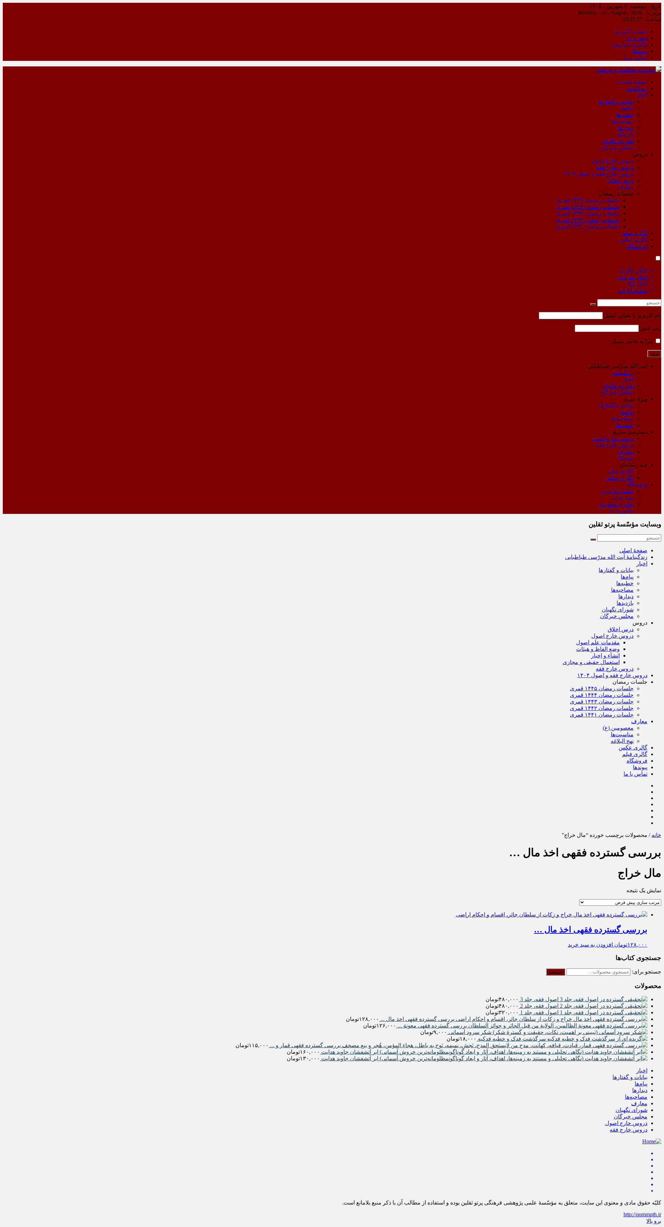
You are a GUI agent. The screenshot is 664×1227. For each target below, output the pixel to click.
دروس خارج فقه (615, 167)
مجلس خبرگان (617, 147)
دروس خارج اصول (612, 161)
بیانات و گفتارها (616, 101)
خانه (656, 835)
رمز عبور (650, 328)
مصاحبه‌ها (622, 121)
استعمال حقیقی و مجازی (591, 662)
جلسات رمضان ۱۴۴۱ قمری (588, 226)
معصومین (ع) (618, 728)
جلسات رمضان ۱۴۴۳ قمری (588, 213)
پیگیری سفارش (629, 44)
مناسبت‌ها (622, 734)
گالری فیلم (634, 233)
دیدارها (626, 128)
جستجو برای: (646, 972)
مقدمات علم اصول (598, 642)
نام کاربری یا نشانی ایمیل (632, 315)
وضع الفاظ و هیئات (598, 649)
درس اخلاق (621, 180)
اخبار (641, 95)
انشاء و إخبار (605, 655)
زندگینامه (636, 88)
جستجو (555, 972)
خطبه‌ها (625, 115)
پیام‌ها (627, 108)
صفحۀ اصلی (633, 550)
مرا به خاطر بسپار (632, 341)
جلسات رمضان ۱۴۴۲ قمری (588, 220)
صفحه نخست (632, 82)
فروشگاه (637, 246)
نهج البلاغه (622, 741)
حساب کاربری (631, 31)
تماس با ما (635, 58)
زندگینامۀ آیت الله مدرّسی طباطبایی (606, 557)
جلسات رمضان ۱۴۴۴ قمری (588, 207)
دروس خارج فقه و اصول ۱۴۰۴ (598, 174)
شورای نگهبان (618, 141)
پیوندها (640, 51)
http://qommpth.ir (642, 1214)
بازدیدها (625, 134)
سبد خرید (636, 38)
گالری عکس (633, 239)
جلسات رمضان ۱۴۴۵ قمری (588, 200)
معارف (625, 187)
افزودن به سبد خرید (590, 945)
